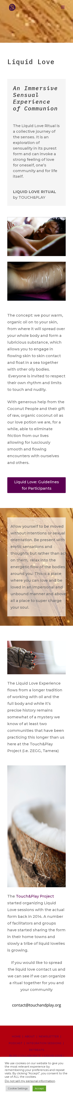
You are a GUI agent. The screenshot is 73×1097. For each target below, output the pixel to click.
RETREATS (36, 1050)
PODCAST (15, 1043)
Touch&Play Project (35, 896)
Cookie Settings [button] (18, 1088)
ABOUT (30, 1036)
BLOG (13, 1055)
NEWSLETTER (49, 1036)
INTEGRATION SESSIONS (43, 1043)
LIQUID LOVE (53, 1055)
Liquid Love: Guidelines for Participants (36, 485)
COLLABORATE (30, 1055)
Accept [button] (39, 1088)
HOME (16, 1036)
